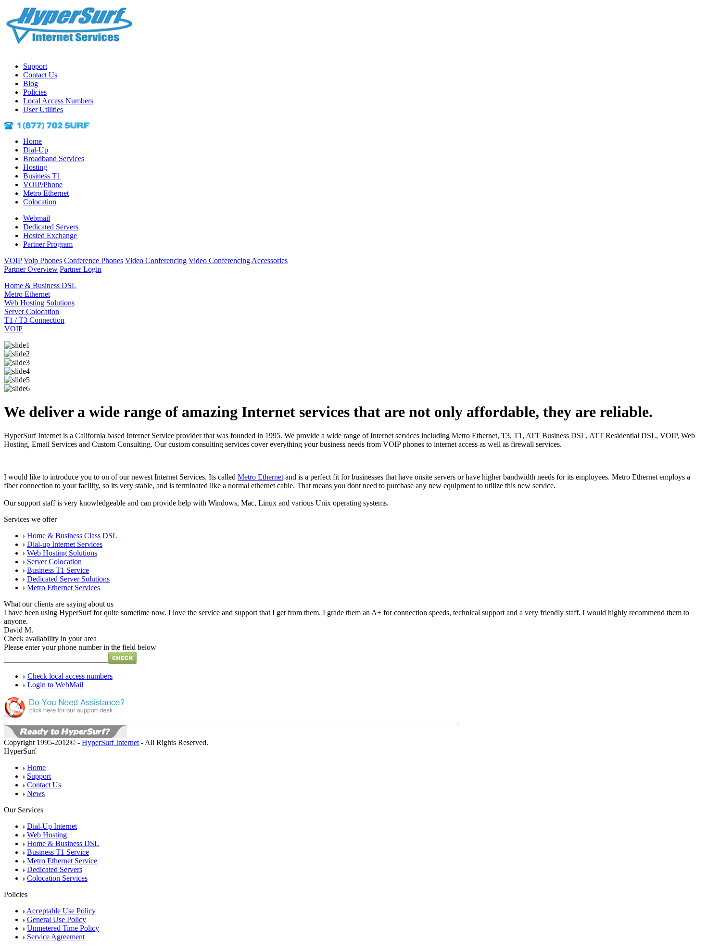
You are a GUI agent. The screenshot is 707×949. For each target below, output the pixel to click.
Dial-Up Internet (52, 826)
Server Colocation (54, 561)
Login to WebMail (55, 685)
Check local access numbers (70, 676)
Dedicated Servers (50, 227)
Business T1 (42, 176)
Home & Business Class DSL (72, 535)
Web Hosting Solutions (62, 553)
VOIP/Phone (43, 184)
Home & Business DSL (63, 843)
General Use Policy (56, 919)
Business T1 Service (58, 570)
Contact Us (40, 75)
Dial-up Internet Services (64, 544)
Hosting (35, 167)
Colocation (39, 202)
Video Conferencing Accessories (238, 260)
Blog (30, 83)
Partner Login (80, 269)
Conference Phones (93, 260)
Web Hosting (47, 835)
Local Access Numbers (58, 101)
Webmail (36, 218)
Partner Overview (31, 269)
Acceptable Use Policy (61, 911)
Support (35, 66)
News (36, 793)
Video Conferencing (156, 260)
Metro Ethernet (46, 193)
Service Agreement (56, 937)
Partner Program (48, 244)
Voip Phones (43, 260)
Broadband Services (53, 158)
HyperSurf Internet (110, 742)
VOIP (13, 260)
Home (32, 141)
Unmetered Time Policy (63, 928)
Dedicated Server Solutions (68, 579)
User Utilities (43, 109)
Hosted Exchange (50, 235)
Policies (35, 92)
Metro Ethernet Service (62, 861)
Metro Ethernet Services (63, 587)
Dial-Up (35, 150)
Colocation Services (57, 878)
